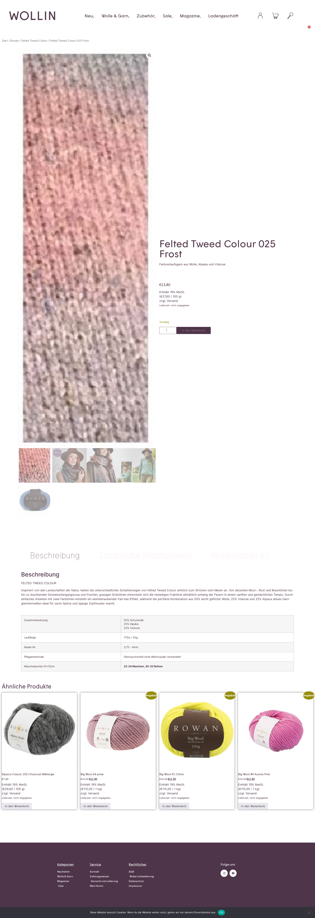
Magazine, (190, 16)
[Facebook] (233, 873)
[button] (149, 55)
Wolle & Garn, (115, 16)
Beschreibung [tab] (55, 555)
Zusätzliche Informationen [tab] (145, 555)
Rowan (14, 40)
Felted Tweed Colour (34, 40)
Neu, (89, 16)
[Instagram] (224, 873)
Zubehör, (146, 16)
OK (221, 912)
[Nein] (309, 912)
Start (5, 40)
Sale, (168, 16)
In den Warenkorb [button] (17, 806)
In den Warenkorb (193, 330)
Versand (172, 301)
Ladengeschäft (223, 16)
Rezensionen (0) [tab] (240, 555)
